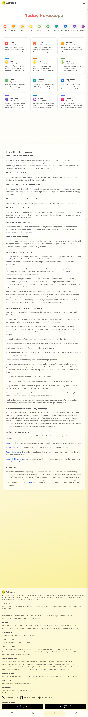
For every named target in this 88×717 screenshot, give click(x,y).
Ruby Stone (6, 670)
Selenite (30, 664)
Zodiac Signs (45, 652)
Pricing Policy (72, 677)
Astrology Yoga (7, 618)
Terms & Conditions (30, 677)
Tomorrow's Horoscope (42, 606)
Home (12, 715)
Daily (54, 715)
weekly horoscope (31, 482)
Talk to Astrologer (52, 616)
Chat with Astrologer (37, 616)
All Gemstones (64, 670)
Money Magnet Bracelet (36, 667)
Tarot (37, 652)
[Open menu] (84, 3)
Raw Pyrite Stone (20, 667)
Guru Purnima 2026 (70, 652)
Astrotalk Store (7, 616)
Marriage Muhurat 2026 (10, 628)
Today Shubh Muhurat (14, 459)
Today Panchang (13, 443)
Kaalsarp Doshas (20, 618)
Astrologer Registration (23, 684)
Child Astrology (7, 649)
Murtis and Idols (7, 667)
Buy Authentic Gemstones (11, 664)
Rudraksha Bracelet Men (43, 664)
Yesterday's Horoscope (23, 606)
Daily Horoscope (8, 606)
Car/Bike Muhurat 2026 (68, 625)
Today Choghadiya (13, 452)
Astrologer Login (7, 684)
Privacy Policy (44, 677)
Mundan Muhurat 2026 (70, 628)
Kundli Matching (16, 635)
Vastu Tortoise (32, 662)
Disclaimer (54, 677)
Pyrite (24, 664)
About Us (63, 677)
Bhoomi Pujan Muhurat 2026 (29, 628)
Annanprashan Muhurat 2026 (28, 625)
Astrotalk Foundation (23, 655)
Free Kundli (6, 635)
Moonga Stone (29, 670)
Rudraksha (12, 662)
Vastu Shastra (56, 652)
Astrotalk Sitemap (8, 655)
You (76, 715)
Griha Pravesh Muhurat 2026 (51, 628)
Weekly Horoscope (59, 606)
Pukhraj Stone (64, 667)
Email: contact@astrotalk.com (12, 693)
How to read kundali (21, 616)
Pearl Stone (53, 670)
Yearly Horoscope (8, 609)
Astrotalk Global (52, 667)
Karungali (21, 662)
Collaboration (28, 652)
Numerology (59, 649)
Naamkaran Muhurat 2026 (49, 625)
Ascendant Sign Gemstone (23, 649)
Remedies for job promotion (12, 652)
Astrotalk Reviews (66, 616)
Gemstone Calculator (46, 662)
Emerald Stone (17, 670)
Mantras (68, 649)
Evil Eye (4, 662)
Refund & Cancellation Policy (12, 677)
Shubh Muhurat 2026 (9, 625)
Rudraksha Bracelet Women (64, 664)
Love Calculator (29, 635)
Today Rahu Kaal (12, 447)
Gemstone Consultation (64, 662)
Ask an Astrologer (44, 119)
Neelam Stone (76, 667)
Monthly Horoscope (74, 606)
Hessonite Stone (42, 670)
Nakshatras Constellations (44, 649)
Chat (33, 715)
